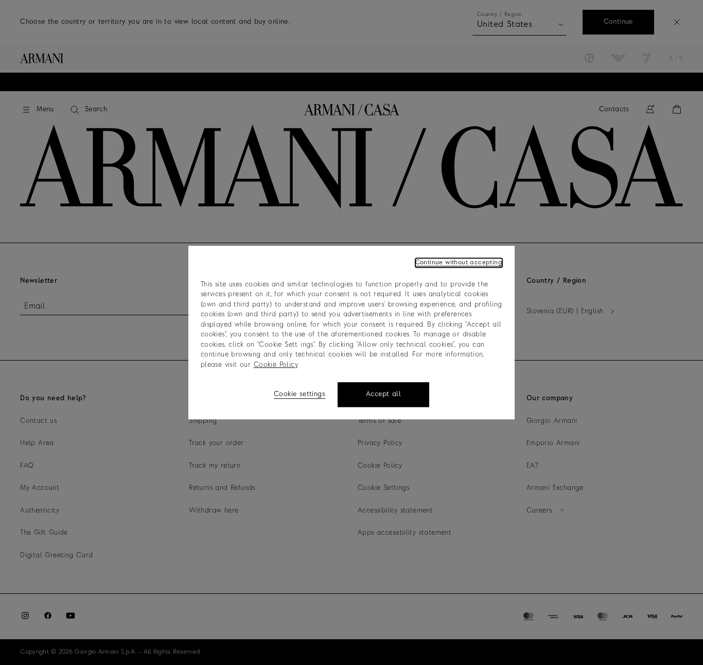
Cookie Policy (275, 365)
